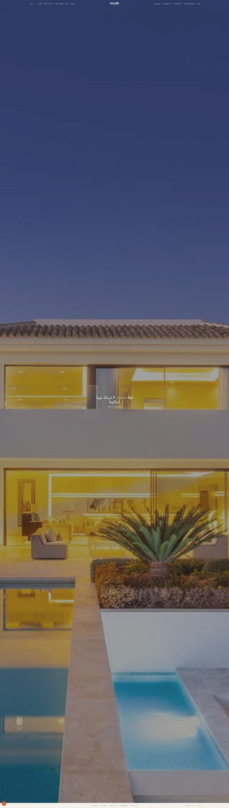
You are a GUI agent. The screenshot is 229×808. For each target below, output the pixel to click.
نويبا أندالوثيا (111, 406)
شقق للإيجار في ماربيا (189, 3)
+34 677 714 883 (48, 3)
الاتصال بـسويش (59, 3)
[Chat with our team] (4, 803)
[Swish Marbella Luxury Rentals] (114, 3)
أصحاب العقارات (178, 3)
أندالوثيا (119, 406)
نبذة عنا (67, 3)
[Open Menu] (31, 3)
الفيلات (198, 3)
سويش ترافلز (157, 3)
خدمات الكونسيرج (167, 3)
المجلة (72, 3)
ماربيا (115, 406)
